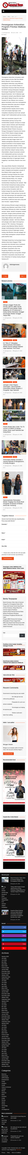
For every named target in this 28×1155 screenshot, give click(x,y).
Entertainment (5, 1079)
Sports (3, 1102)
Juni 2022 (4, 1049)
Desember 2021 (6, 1060)
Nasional (4, 1092)
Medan (4, 34)
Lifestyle (4, 1089)
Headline (4, 1083)
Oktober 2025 (5, 975)
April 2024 (4, 1008)
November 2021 (6, 1062)
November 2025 (6, 973)
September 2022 (6, 1044)
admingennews (6, 32)
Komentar (4, 524)
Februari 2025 (5, 990)
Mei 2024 (4, 1006)
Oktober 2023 (5, 1019)
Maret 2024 (4, 1010)
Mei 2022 (4, 1051)
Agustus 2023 (5, 1023)
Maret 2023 (4, 1032)
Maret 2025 (4, 988)
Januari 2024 (5, 1014)
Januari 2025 (5, 991)
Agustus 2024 (5, 1001)
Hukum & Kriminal (7, 340)
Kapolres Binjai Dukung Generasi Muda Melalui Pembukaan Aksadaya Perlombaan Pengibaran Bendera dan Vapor (17, 914)
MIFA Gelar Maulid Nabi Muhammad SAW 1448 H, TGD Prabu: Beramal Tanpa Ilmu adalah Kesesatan (13, 624)
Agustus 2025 (5, 978)
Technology (5, 1105)
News (3, 1094)
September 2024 (6, 999)
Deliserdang (5, 1076)
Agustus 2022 (5, 1046)
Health (3, 1085)
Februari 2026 (5, 967)
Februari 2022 (5, 1057)
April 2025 (4, 986)
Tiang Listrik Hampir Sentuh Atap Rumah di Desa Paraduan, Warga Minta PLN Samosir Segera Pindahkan (13, 607)
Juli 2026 (4, 958)
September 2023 (6, 1021)
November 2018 (6, 1066)
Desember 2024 (6, 993)
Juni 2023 (4, 1027)
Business (4, 1074)
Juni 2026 (4, 960)
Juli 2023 (4, 1025)
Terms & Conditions (16, 1152)
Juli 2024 (4, 1003)
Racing (3, 1100)
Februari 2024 (5, 1012)
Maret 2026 (4, 965)
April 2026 (4, 964)
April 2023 (4, 1031)
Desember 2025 (6, 971)
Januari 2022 (5, 1059)
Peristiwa (4, 1096)
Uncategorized (5, 1109)
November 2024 (6, 995)
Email (3, 539)
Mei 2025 (4, 984)
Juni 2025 (4, 982)
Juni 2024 (4, 1004)
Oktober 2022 (5, 1042)
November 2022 (6, 1040)
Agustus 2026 (5, 956)
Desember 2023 (6, 1016)
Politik (3, 1098)
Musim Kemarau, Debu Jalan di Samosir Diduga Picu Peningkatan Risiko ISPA (18, 879)
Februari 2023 (5, 1034)
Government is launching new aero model (13, 693)
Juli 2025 (4, 980)
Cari (4, 632)
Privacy (3, 1152)
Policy (8, 1152)
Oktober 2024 (5, 997)
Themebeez (19, 1149)
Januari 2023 (5, 1036)
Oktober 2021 (5, 1064)
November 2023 (6, 1018)
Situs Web (4, 546)
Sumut (3, 1103)
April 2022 (4, 1053)
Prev (6, 276)
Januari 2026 (5, 969)
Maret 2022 (4, 1055)
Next (22, 276)
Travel (3, 1107)
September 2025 (6, 977)
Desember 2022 (6, 1038)
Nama (3, 533)
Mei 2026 (4, 962)
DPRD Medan (5, 1077)
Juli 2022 (4, 1047)
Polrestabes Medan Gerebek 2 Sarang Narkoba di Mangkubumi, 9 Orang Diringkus (13, 461)
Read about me (8, 753)
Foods (3, 1081)
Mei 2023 (4, 1029)
